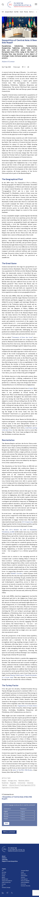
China (3, 875)
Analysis (4, 780)
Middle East (5, 879)
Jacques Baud (9, 12)
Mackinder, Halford (23, 780)
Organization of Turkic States (27, 706)
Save (6, 823)
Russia (26, 12)
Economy (23, 884)
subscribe (4, 859)
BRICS (3, 877)
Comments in (7, 808)
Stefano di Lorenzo (8, 61)
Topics (4, 868)
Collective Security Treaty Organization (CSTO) (22, 785)
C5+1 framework (27, 522)
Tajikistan (4, 785)
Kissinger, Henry (12, 780)
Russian (6, 816)
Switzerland (24, 875)
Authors (4, 858)
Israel (21, 12)
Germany (23, 874)
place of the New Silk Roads (22, 770)
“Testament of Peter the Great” (22, 337)
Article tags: (6, 778)
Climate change (6, 887)
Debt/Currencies (6, 882)
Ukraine (23, 877)
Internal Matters (25, 882)
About (3, 856)
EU (2, 885)
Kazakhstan (5, 783)
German (6, 814)
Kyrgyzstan (13, 783)
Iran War (16, 12)
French (6, 818)
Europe (4, 884)
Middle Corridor (16, 573)
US (3, 12)
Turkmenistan (21, 783)
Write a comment (9, 832)
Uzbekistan (30, 783)
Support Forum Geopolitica (10, 861)
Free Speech (24, 879)
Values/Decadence (7, 880)
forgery (31, 388)
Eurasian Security (25, 885)
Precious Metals (25, 880)
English (6, 811)
